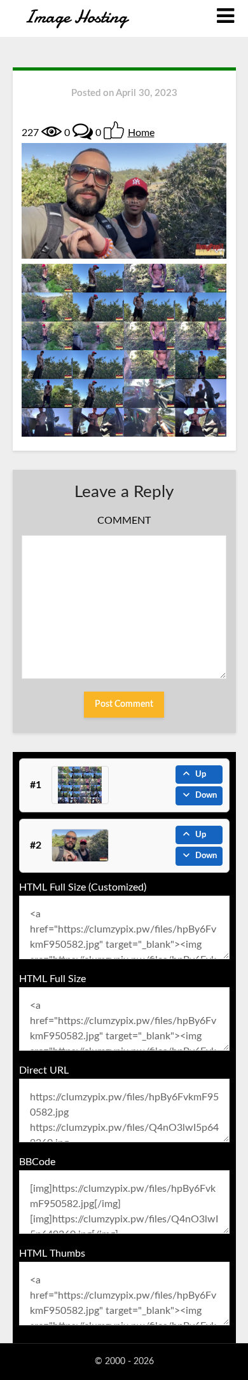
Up (200, 774)
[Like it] (114, 130)
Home (141, 133)
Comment (124, 521)
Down (206, 795)
